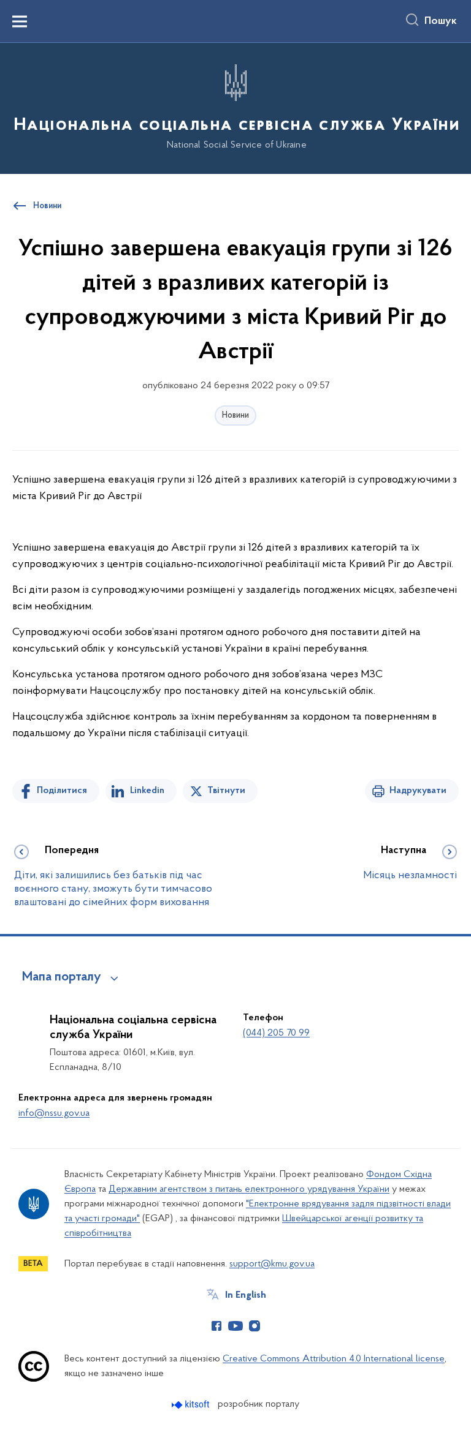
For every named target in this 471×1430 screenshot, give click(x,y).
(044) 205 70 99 (276, 1033)
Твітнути (226, 791)
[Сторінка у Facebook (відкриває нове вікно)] (216, 1326)
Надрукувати (417, 791)
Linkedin (147, 791)
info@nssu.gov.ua (54, 1113)
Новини (235, 415)
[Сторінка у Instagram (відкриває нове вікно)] (254, 1326)
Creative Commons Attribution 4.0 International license (334, 1359)
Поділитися (62, 791)
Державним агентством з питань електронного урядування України (249, 1189)
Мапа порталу (61, 977)
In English (245, 1295)
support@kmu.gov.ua (272, 1264)
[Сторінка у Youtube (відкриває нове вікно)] (235, 1326)
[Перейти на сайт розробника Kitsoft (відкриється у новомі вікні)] (192, 1404)
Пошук (440, 21)
